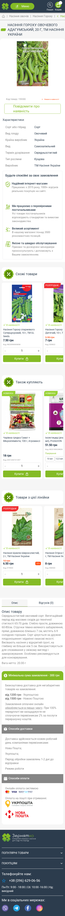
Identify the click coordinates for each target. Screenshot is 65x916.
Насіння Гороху (43, 16)
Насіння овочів (19, 16)
